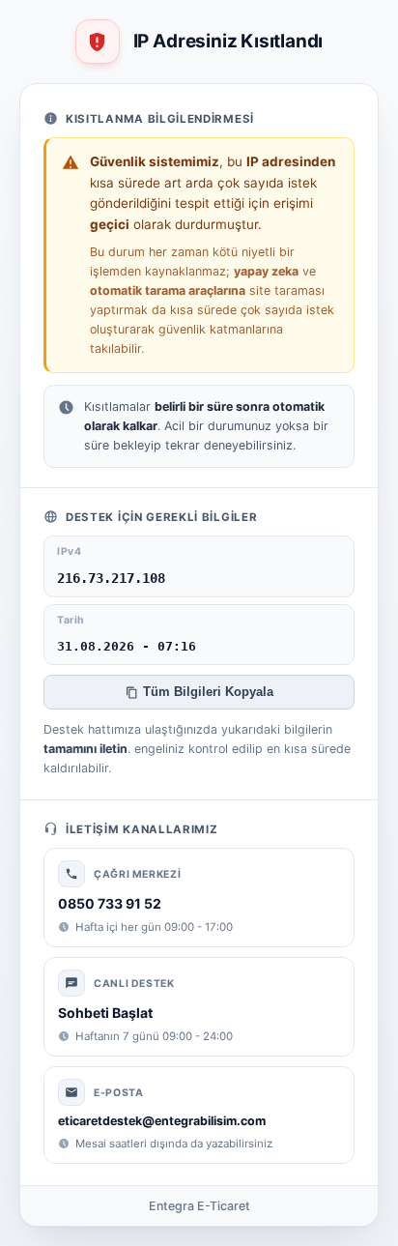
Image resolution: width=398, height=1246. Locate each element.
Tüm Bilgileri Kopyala (208, 692)
